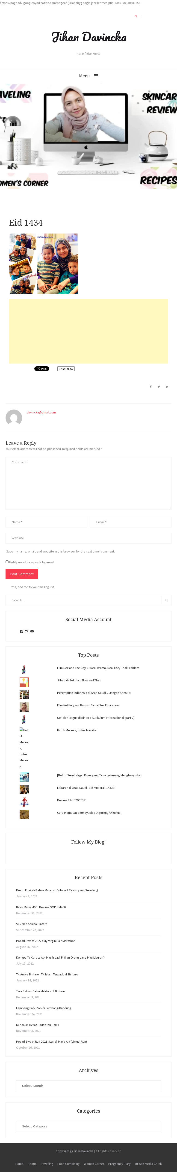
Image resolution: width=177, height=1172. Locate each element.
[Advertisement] (88, 331)
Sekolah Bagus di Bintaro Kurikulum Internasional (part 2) (95, 718)
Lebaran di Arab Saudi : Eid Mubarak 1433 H (86, 788)
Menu (84, 76)
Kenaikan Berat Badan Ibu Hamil (37, 1025)
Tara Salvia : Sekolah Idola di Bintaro (40, 991)
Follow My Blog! (88, 842)
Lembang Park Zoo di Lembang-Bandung (43, 1008)
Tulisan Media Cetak (148, 1164)
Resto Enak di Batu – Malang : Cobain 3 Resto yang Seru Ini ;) (57, 890)
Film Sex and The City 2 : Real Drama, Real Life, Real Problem (98, 668)
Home (19, 1164)
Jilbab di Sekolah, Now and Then (79, 680)
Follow (69, 368)
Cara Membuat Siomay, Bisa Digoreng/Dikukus (89, 813)
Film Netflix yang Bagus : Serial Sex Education (88, 705)
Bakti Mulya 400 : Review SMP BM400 (41, 907)
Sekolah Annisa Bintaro (31, 924)
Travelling (46, 1164)
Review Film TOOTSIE (71, 800)
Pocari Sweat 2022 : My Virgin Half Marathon (45, 941)
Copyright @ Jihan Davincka (75, 1151)
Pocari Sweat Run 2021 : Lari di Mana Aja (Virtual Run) (51, 1041)
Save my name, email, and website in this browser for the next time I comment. (60, 551)
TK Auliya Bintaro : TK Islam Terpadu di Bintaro (47, 974)
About (32, 1164)
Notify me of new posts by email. (31, 562)
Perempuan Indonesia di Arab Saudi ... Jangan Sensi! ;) (94, 693)
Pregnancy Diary (119, 1164)
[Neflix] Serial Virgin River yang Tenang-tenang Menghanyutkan (99, 775)
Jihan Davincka (88, 36)
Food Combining (68, 1164)
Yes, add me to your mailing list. (33, 587)
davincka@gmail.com (41, 412)
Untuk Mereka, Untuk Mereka (77, 730)
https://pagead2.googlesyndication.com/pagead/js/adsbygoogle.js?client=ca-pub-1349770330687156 (70, 3)
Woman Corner (94, 1164)
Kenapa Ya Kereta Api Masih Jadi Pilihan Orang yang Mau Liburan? (60, 957)
